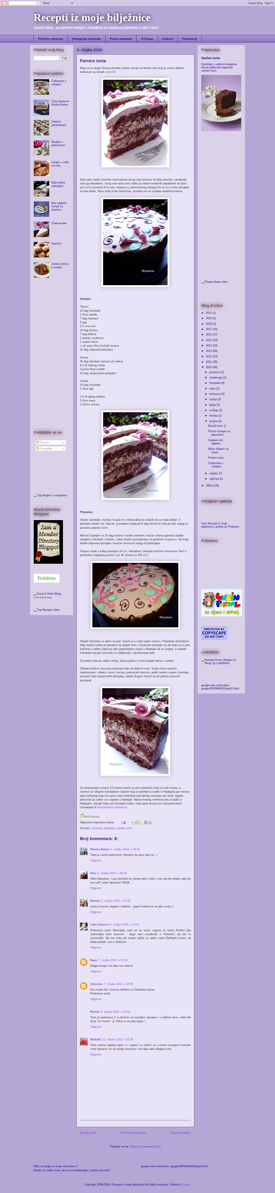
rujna (212, 388)
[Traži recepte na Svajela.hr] (50, 495)
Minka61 (95, 1039)
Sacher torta (210, 58)
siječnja (214, 478)
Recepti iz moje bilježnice (92, 17)
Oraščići (56, 243)
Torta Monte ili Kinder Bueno (60, 103)
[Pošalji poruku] (123, 822)
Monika (95, 900)
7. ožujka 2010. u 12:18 (112, 960)
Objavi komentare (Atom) (145, 1146)
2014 (209, 345)
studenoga (216, 377)
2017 (209, 329)
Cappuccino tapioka (215, 441)
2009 (209, 485)
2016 (209, 334)
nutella (120, 828)
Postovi (44, 442)
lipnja (213, 404)
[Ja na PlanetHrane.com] (214, 281)
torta (129, 828)
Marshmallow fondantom (112, 807)
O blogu (147, 38)
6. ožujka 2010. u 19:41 (124, 924)
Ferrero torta (215, 457)
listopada (215, 382)
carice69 (110, 72)
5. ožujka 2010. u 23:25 (125, 849)
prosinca (215, 372)
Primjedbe (45, 448)
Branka (94, 1011)
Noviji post (88, 1133)
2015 (209, 340)
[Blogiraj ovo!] (138, 822)
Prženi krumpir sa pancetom (219, 433)
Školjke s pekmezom (58, 143)
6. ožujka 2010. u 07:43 (115, 900)
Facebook (189, 38)
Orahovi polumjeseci (58, 123)
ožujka (213, 421)
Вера (93, 960)
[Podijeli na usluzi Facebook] (146, 822)
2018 (209, 323)
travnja (213, 415)
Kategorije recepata (86, 38)
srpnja (213, 399)
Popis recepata (121, 38)
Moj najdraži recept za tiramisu (58, 206)
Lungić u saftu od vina (60, 164)
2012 (209, 356)
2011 (209, 361)
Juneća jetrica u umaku (60, 265)
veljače (214, 473)
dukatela (109, 828)
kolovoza (215, 393)
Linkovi (167, 38)
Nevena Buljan (99, 849)
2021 (209, 312)
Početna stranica (50, 38)
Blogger (185, 1184)
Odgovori (95, 860)
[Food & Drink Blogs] (47, 593)
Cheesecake (59, 223)
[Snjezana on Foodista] (47, 578)
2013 (209, 350)
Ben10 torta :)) (217, 425)
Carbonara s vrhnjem (58, 82)
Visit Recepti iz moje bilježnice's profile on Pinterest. (220, 525)
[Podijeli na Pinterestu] (150, 822)
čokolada (96, 828)
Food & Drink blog (43, 597)
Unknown (96, 984)
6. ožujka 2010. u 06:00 (112, 873)
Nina (93, 873)
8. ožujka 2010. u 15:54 (115, 1011)
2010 (209, 367)
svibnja (214, 410)
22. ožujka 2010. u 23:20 (117, 1039)
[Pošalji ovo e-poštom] (134, 822)
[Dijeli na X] (142, 822)
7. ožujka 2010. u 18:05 (118, 984)
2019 (209, 318)
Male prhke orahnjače (58, 184)
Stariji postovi (180, 1133)
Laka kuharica (99, 924)
